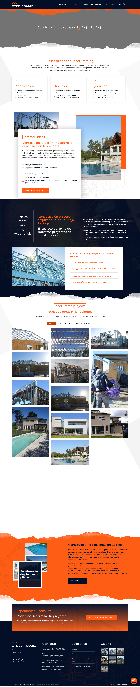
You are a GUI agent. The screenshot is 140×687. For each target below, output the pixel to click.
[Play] (98, 148)
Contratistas (109, 4)
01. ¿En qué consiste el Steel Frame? (88, 262)
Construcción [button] (64, 324)
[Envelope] (120, 4)
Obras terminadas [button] (83, 324)
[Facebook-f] (13, 660)
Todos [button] (51, 324)
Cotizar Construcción (92, 4)
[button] (94, 262)
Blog (75, 4)
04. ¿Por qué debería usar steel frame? (90, 282)
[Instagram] (18, 660)
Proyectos (63, 4)
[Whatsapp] (123, 4)
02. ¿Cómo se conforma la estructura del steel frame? (93, 269)
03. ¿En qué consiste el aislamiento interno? (92, 276)
